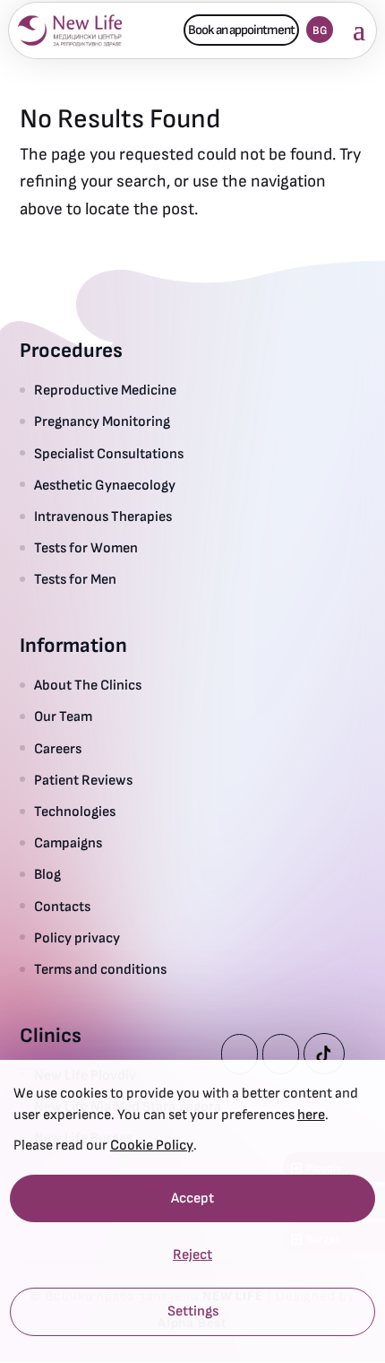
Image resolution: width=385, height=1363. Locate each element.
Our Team (63, 716)
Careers (57, 749)
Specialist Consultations (109, 454)
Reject (192, 1255)
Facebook (239, 1054)
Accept (192, 1198)
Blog (47, 874)
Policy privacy (77, 938)
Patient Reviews (83, 780)
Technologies (75, 811)
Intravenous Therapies (105, 516)
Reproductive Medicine (105, 390)
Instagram (280, 1054)
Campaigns (68, 843)
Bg (320, 30)
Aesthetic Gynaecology (104, 485)
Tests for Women (86, 548)
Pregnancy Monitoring (102, 421)
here (311, 1115)
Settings (192, 1312)
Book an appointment (241, 30)
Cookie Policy (151, 1145)
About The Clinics (87, 685)
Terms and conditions (100, 969)
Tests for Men (75, 579)
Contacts (62, 907)
